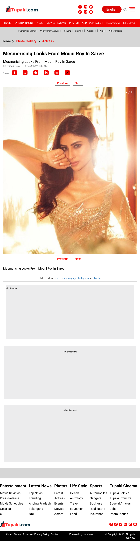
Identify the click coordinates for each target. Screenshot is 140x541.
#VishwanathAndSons (50, 31)
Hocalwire (88, 534)
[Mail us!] (135, 524)
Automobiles (98, 493)
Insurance (96, 514)
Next (78, 83)
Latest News (40, 486)
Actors (58, 514)
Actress (59, 498)
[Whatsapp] (35, 72)
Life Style (129, 22)
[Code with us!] (85, 12)
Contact (55, 534)
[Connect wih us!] (80, 12)
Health (74, 493)
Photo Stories (119, 514)
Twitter (97, 278)
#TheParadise (115, 31)
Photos (74, 22)
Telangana (113, 22)
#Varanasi (91, 31)
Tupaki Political (120, 493)
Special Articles (120, 503)
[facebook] (14, 72)
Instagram (83, 278)
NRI (31, 514)
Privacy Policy (41, 534)
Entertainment (24, 22)
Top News (36, 493)
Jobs (113, 508)
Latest (58, 493)
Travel (74, 503)
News (40, 22)
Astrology (76, 498)
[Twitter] (25, 72)
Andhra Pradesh (92, 22)
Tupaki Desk (13, 66)
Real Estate (97, 508)
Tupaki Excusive (120, 498)
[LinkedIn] (46, 72)
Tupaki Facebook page (65, 278)
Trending (35, 498)
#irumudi (79, 31)
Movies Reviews (56, 22)
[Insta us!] (85, 7)
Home (7, 22)
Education (76, 508)
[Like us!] (80, 7)
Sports (96, 486)
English (111, 9)
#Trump (67, 31)
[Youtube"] (91, 12)
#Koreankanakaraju (27, 31)
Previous (62, 83)
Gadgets (95, 498)
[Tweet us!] (91, 7)
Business (96, 503)
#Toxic (103, 31)
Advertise (28, 534)
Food (73, 514)
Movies (59, 508)
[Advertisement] (15, 163)
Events (59, 503)
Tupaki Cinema (123, 486)
